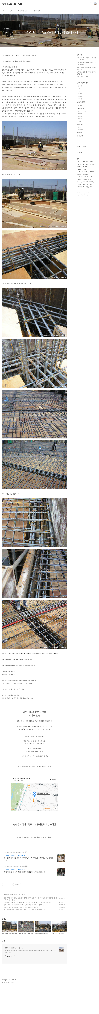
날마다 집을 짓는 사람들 (12, 4)
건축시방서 (80, 119)
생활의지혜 (80, 129)
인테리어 (79, 184)
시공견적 (89, 184)
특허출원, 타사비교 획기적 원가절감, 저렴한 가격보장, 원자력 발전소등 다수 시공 (28, 859)
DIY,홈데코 (80, 133)
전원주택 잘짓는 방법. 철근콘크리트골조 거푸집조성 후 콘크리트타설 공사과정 (26, 902)
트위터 (83, 194)
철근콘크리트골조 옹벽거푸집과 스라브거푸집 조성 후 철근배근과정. (23, 910)
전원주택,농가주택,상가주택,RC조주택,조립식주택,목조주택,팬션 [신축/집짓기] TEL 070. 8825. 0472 (30, 951)
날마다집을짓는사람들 (82, 187)
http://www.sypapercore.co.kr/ (14, 852)
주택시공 (86, 172)
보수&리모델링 (23, 10)
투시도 (79, 121)
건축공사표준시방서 (82, 169)
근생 (79, 91)
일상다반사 (80, 124)
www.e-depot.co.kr (37, 751)
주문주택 (79, 174)
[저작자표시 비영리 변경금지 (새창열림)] (23, 884)
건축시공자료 (80, 108)
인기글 (84, 147)
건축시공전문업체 (89, 164)
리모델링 (85, 167)
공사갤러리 (80, 177)
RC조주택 (85, 182)
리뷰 (85, 177)
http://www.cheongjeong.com (14, 866)
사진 (89, 179)
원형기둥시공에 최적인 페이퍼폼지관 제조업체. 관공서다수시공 (24, 872)
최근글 (79, 147)
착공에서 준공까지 (82, 111)
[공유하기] (8, 884)
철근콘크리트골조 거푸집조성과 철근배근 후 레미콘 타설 (20, 907)
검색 (90, 3)
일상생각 (80, 127)
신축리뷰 (6, 894)
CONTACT (80, 136)
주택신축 (79, 167)
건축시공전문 (89, 162)
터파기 (84, 184)
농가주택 (85, 179)
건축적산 (37, 10)
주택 (12, 894)
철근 (91, 187)
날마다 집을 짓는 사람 (82, 77)
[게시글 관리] (10, 884)
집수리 (82, 164)
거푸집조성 (80, 172)
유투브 (87, 194)
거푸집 (90, 167)
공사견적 (82, 162)
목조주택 (89, 177)
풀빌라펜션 (80, 94)
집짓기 (90, 169)
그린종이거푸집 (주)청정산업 (14, 869)
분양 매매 (79, 105)
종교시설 (80, 96)
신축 (11, 10)
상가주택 (92, 172)
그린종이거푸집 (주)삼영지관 (14, 855)
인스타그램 (78, 194)
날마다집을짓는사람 (82, 83)
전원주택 (91, 182)
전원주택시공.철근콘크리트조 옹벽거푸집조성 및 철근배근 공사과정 (23, 905)
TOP (95, 980)
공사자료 (80, 116)
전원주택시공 (86, 174)
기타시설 (80, 99)
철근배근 (79, 182)
